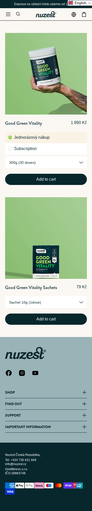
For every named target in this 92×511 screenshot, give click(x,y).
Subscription (25, 148)
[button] (8, 14)
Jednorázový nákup (32, 137)
